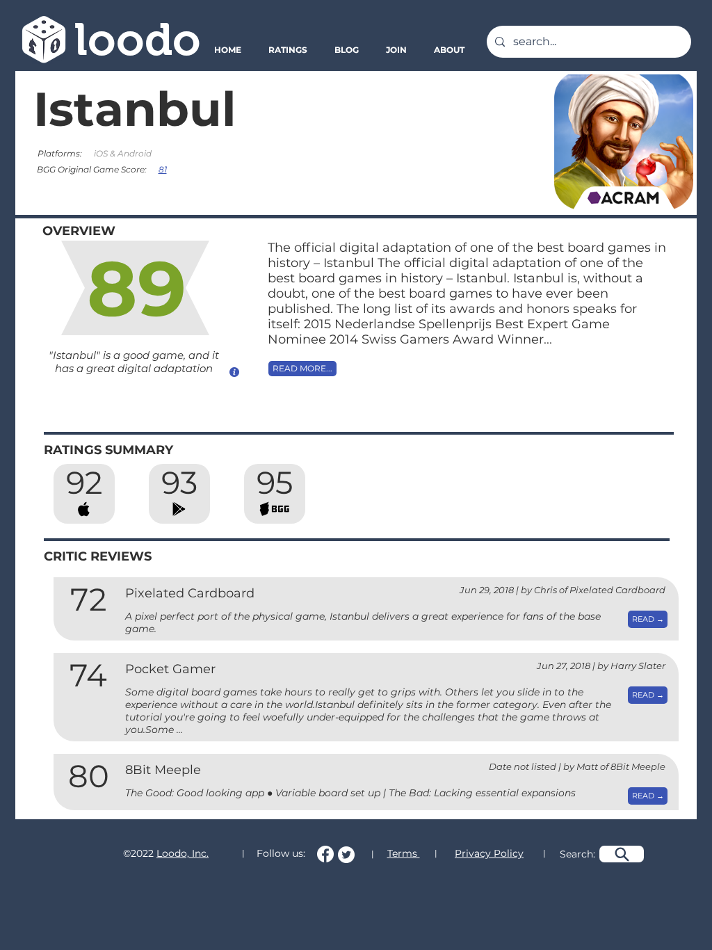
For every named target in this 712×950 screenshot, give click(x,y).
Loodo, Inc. (182, 853)
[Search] (621, 854)
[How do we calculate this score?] (234, 372)
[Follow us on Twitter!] (346, 854)
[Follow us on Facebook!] (325, 854)
